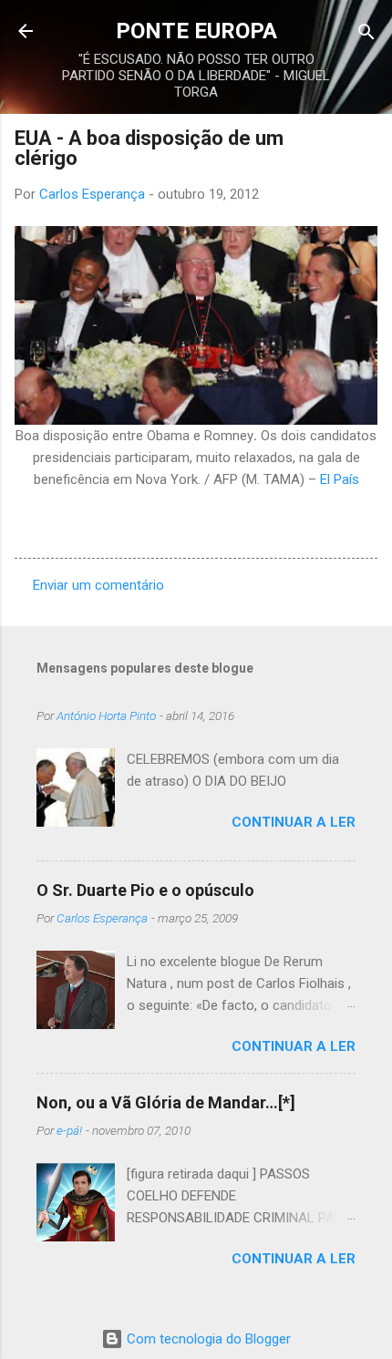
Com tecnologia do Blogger (207, 1339)
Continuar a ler (294, 822)
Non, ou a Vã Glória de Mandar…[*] (165, 1102)
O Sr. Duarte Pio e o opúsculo (145, 890)
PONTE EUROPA (196, 31)
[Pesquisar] (366, 33)
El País (339, 479)
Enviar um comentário (98, 585)
